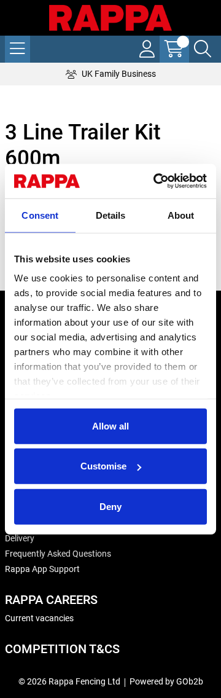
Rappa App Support (42, 569)
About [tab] (181, 215)
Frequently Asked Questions (58, 554)
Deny (110, 506)
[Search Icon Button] (202, 49)
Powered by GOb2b (166, 681)
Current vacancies (39, 618)
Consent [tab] (39, 215)
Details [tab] (111, 215)
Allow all (110, 425)
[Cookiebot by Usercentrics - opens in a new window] (156, 181)
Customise (103, 466)
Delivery (19, 538)
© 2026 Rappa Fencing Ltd (69, 681)
